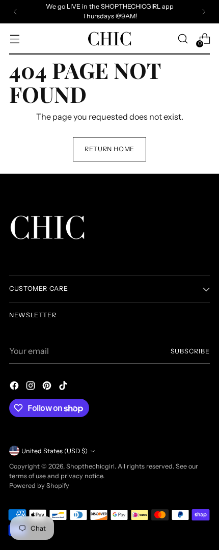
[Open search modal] (182, 39)
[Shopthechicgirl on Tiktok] (64, 387)
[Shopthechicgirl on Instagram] (31, 387)
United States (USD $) (54, 451)
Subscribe (190, 351)
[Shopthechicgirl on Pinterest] (48, 387)
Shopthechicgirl (90, 466)
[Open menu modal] (14, 39)
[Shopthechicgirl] (109, 39)
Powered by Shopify (39, 485)
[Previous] (15, 11)
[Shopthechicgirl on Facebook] (15, 387)
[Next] (204, 11)
